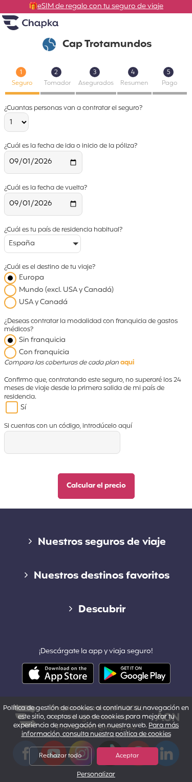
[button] (42, 245)
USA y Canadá (43, 302)
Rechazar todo (60, 756)
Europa (31, 277)
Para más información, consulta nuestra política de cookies (100, 730)
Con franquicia (44, 352)
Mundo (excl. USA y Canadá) (66, 290)
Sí (23, 407)
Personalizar (96, 775)
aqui (127, 363)
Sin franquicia (42, 340)
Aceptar (127, 756)
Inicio (43, 26)
